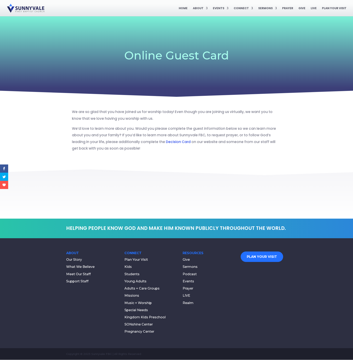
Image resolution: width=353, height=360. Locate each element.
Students (132, 274)
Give (301, 8)
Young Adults (135, 281)
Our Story (74, 260)
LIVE (314, 8)
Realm (188, 303)
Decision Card (178, 141)
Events (218, 8)
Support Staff (77, 281)
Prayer (287, 8)
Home (183, 8)
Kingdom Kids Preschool (145, 317)
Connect (241, 8)
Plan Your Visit (334, 8)
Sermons (265, 8)
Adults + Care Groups (142, 288)
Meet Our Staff (78, 274)
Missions (131, 295)
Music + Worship (138, 303)
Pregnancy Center (139, 331)
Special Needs (136, 310)
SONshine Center (138, 324)
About (198, 8)
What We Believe (80, 267)
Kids (128, 267)
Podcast (190, 274)
